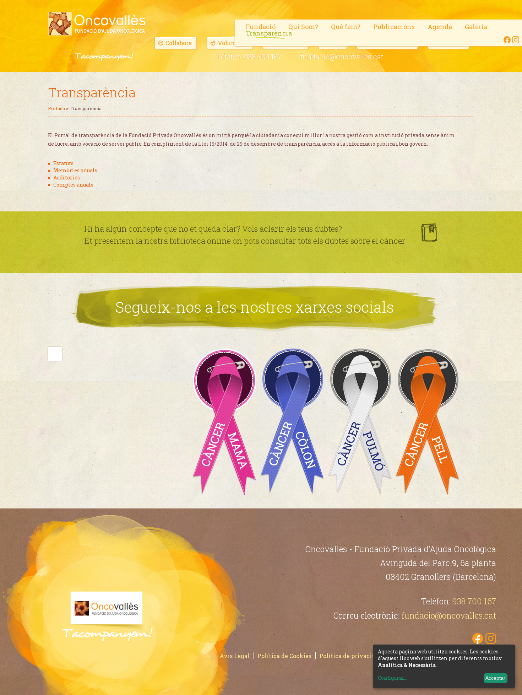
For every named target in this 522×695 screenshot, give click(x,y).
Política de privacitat (349, 655)
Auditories (66, 177)
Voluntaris (233, 43)
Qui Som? (303, 26)
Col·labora (178, 43)
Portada (56, 108)
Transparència (269, 33)
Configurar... (392, 677)
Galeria (476, 26)
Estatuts (63, 163)
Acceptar (495, 678)
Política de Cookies (284, 655)
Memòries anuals (75, 170)
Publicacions (394, 26)
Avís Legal (234, 655)
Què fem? (345, 26)
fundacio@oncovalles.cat (342, 56)
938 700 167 (263, 56)
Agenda (440, 26)
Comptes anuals (73, 184)
